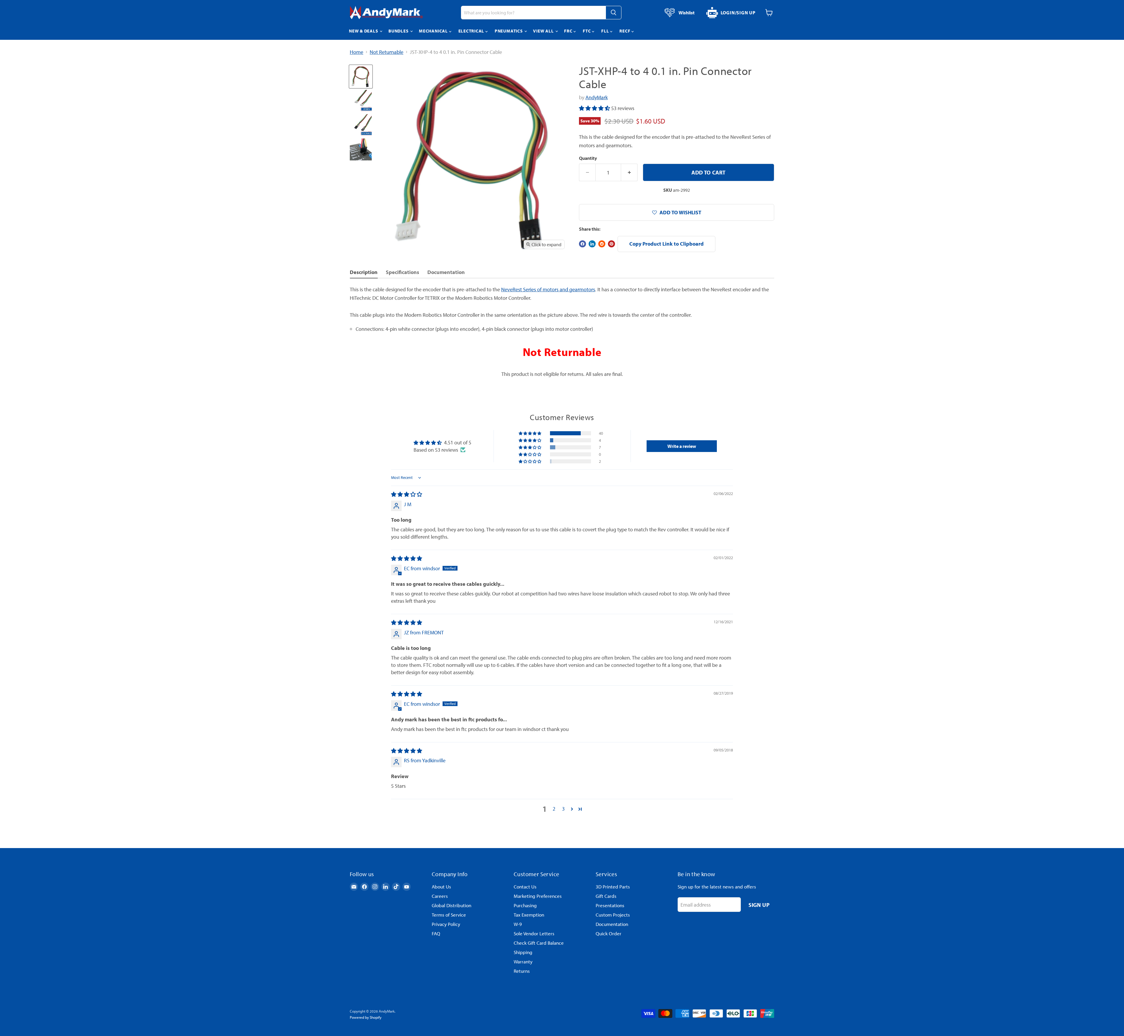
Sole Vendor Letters (534, 933)
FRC (568, 31)
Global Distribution (451, 905)
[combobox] (533, 12)
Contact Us (525, 886)
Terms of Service (449, 915)
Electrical (471, 31)
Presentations (610, 905)
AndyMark (596, 97)
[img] (406, 494)
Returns (522, 971)
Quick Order (608, 933)
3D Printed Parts (613, 886)
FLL (605, 31)
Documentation (612, 924)
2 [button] (554, 808)
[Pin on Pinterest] (611, 243)
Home (356, 52)
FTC (587, 31)
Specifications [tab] (402, 272)
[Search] (613, 12)
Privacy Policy (446, 924)
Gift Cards (606, 896)
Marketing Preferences (538, 896)
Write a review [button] (681, 446)
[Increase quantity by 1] (629, 172)
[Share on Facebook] (582, 243)
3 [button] (563, 808)
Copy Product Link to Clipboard (666, 243)
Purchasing (525, 905)
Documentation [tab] (446, 272)
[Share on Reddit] (601, 243)
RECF (625, 31)
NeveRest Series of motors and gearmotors (548, 289)
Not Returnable (386, 52)
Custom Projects (613, 915)
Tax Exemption (529, 915)
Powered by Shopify (365, 1017)
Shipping (523, 952)
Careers (440, 896)
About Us (441, 886)
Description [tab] (364, 272)
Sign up (759, 904)
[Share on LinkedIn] (592, 243)
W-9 (518, 924)
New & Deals (364, 31)
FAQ (436, 933)
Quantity (588, 158)
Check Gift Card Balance (539, 943)
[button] (595, 108)
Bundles (398, 31)
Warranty (523, 961)
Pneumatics (509, 31)
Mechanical (434, 31)
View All (544, 31)
